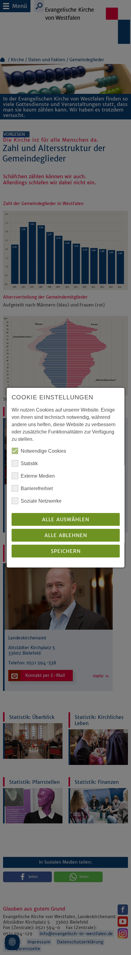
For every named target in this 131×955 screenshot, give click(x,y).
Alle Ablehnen (65, 535)
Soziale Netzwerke (41, 501)
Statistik (29, 463)
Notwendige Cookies (43, 451)
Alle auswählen (65, 519)
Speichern (65, 551)
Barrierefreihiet (37, 488)
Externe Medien (38, 476)
